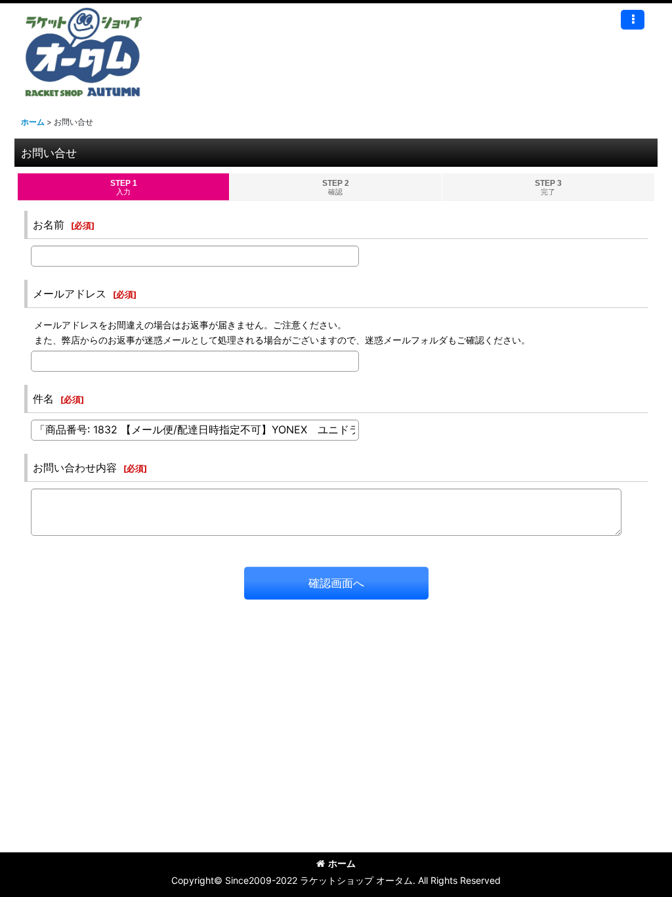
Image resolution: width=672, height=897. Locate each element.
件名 (43, 398)
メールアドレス (69, 293)
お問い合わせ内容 (75, 467)
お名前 (48, 224)
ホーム (342, 863)
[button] (632, 20)
